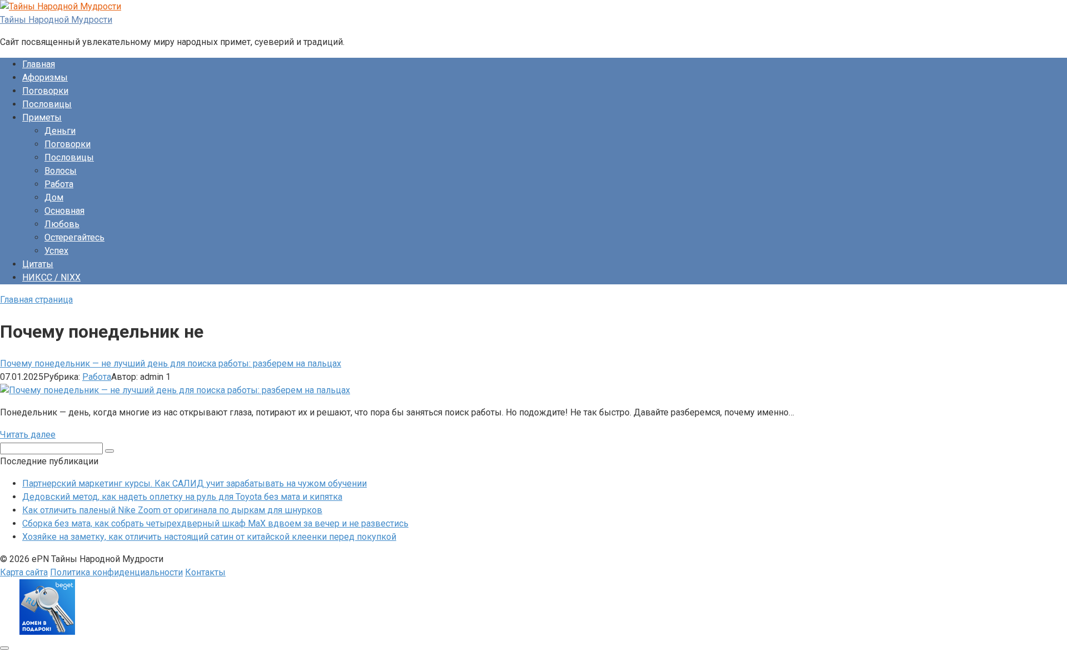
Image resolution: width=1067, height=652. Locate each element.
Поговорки (45, 91)
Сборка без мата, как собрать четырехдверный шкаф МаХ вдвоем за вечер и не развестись (215, 523)
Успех (56, 250)
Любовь (61, 224)
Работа (58, 184)
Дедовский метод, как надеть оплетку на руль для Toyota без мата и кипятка (182, 496)
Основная (64, 210)
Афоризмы (45, 77)
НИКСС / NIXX (51, 277)
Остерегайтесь (74, 237)
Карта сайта (24, 572)
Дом (53, 197)
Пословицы (47, 104)
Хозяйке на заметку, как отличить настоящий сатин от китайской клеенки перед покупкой (209, 536)
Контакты (205, 572)
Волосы (60, 170)
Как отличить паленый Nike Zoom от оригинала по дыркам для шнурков (172, 510)
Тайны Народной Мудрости (56, 19)
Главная (38, 64)
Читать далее (28, 434)
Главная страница (36, 299)
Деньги (60, 131)
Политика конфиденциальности (116, 572)
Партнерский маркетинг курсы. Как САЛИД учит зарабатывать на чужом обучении (194, 483)
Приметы (42, 117)
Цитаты (37, 264)
